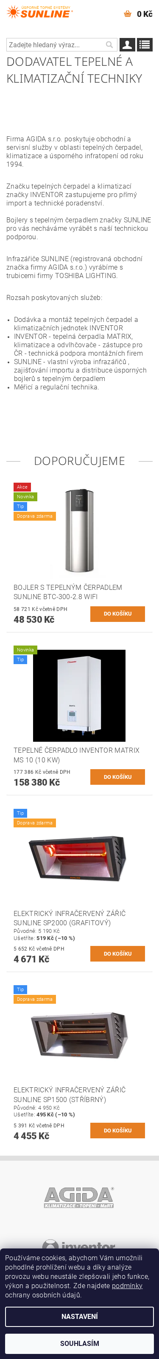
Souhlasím (79, 1344)
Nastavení (79, 1317)
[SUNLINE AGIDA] (39, 11)
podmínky (127, 1286)
